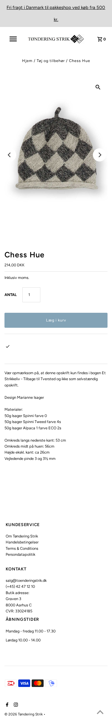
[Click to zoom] (98, 86)
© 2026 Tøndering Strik (24, 714)
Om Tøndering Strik (22, 536)
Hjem (27, 60)
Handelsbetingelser (22, 542)
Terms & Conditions (22, 548)
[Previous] (9, 154)
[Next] (99, 154)
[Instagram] (15, 705)
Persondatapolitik (20, 554)
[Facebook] (6, 705)
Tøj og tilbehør (51, 60)
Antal (10, 294)
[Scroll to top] (100, 713)
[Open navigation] (15, 38)
